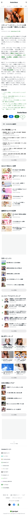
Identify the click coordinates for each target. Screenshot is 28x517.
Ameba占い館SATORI (7, 481)
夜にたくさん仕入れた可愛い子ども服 (15, 403)
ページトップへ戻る (14, 443)
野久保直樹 (10, 70)
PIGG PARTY (5, 472)
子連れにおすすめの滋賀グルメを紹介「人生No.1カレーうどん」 (14, 138)
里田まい (20, 55)
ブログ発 (15, 6)
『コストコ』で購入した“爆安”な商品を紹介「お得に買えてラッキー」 (14, 149)
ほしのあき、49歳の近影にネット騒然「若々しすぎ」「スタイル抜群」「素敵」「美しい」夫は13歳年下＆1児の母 (17, 307)
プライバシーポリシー (17, 498)
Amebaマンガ (6, 475)
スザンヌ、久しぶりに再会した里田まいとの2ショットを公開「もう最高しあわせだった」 (14, 104)
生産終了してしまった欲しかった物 (15, 387)
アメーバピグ (5, 468)
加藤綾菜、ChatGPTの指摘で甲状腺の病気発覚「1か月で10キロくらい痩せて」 (17, 300)
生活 (26, 6)
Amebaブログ (6, 462)
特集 (21, 6)
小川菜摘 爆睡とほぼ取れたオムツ (14, 398)
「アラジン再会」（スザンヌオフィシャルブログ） (14, 93)
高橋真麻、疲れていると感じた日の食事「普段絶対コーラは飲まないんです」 (14, 133)
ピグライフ (5, 478)
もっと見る (14, 160)
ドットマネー (5, 456)
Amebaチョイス (6, 453)
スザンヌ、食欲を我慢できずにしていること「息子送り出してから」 (14, 97)
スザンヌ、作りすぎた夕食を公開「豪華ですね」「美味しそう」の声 (14, 108)
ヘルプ (23, 495)
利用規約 (8, 498)
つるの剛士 (9, 57)
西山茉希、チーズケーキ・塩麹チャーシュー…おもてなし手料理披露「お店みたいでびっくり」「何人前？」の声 (18, 325)
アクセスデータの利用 (14, 500)
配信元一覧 (5, 495)
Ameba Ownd (6, 465)
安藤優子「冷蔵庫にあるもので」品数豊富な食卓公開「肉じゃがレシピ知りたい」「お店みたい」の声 (18, 319)
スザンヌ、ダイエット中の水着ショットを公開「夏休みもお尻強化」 (14, 100)
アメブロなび (5, 484)
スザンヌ (9, 36)
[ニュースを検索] (26, 2)
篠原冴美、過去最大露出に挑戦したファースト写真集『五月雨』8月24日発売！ (21, 373)
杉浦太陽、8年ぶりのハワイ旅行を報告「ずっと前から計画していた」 (14, 143)
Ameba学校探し (6, 487)
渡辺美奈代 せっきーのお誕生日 (14, 409)
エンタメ (9, 6)
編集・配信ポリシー (15, 495)
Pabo (16, 53)
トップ (2, 6)
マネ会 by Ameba (6, 459)
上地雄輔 (15, 57)
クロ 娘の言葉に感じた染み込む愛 (14, 392)
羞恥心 (12, 53)
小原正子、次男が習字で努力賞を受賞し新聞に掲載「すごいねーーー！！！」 (14, 154)
